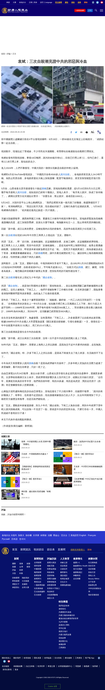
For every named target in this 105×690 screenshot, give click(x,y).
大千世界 (91, 582)
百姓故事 (62, 638)
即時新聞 (15, 581)
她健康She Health (80, 566)
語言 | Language (46, 2)
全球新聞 (37, 562)
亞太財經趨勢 (39, 592)
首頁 (3, 54)
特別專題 (63, 601)
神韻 (8, 2)
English (82, 535)
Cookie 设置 (52, 686)
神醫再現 (76, 575)
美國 (14, 567)
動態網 (86, 666)
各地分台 (22, 2)
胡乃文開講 (77, 569)
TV (90, 10)
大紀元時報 (29, 666)
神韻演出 (15, 587)
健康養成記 (77, 572)
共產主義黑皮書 (65, 635)
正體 (30, 2)
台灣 (21, 567)
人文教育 (64, 558)
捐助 (73, 2)
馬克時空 (50, 592)
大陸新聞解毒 (52, 595)
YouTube (102, 2)
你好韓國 (91, 569)
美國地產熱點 (65, 585)
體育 (28, 567)
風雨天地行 (63, 631)
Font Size (92, 132)
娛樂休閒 (92, 558)
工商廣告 (62, 647)
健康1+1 (76, 562)
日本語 (14, 539)
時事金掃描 (51, 569)
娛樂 (28, 564)
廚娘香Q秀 (92, 585)
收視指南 (27, 658)
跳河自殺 (65, 174)
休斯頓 (43, 535)
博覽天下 (15, 584)
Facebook (93, 2)
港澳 (21, 564)
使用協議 (47, 658)
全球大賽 (25, 587)
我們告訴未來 (64, 606)
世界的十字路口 (53, 588)
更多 (16, 669)
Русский (6, 539)
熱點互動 (50, 566)
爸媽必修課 (64, 579)
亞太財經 (37, 595)
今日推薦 (25, 581)
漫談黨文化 (63, 641)
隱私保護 (37, 658)
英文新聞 (58, 2)
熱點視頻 (25, 578)
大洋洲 (36, 535)
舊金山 (56, 535)
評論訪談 (51, 558)
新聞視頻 (38, 558)
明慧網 (78, 666)
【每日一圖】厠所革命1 (31, 479)
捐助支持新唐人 (78, 550)
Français (92, 535)
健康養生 (77, 558)
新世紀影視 (7, 669)
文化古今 (63, 582)
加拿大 (21, 535)
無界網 (95, 666)
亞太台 (64, 535)
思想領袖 (50, 575)
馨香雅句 (63, 572)
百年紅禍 (62, 628)
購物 (85, 2)
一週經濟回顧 (39, 585)
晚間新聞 (37, 572)
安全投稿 (58, 658)
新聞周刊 (37, 579)
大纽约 (14, 535)
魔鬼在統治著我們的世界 (68, 618)
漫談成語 (63, 575)
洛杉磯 (28, 535)
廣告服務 (68, 658)
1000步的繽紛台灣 (94, 590)
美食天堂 (91, 572)
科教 (21, 573)
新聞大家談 (51, 562)
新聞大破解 (51, 579)
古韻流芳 (63, 569)
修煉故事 (62, 644)
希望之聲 (51, 666)
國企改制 (47, 277)
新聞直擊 (37, 575)
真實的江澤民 (64, 625)
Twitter (97, 2)
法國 (50, 535)
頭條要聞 (15, 578)
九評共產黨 (63, 622)
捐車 (79, 2)
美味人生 (91, 575)
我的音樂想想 (93, 595)
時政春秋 (50, 572)
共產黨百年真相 (65, 612)
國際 (14, 564)
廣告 (66, 2)
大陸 (14, 573)
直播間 (61, 549)
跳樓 (40, 253)
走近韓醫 (76, 579)
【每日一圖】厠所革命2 (84, 454)
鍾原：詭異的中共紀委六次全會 (87, 441)
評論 (8, 54)
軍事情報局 (51, 582)
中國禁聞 (37, 569)
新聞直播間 (80, 10)
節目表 (51, 549)
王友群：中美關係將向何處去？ (34, 454)
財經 (21, 570)
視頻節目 (39, 549)
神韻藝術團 (17, 666)
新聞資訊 (25, 549)
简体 (35, 2)
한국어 (22, 539)
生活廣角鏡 (92, 562)
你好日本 (91, 566)
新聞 (16, 558)
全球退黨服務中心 (65, 666)
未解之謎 (63, 562)
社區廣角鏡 (38, 588)
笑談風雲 (63, 566)
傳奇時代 (62, 609)
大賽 (14, 2)
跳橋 (44, 188)
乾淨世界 (41, 666)
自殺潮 (11, 235)
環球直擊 (37, 566)
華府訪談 (37, 582)
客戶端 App (89, 658)
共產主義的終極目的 (67, 615)
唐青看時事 (51, 585)
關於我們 (17, 658)
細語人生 (50, 598)
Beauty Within (93, 579)
